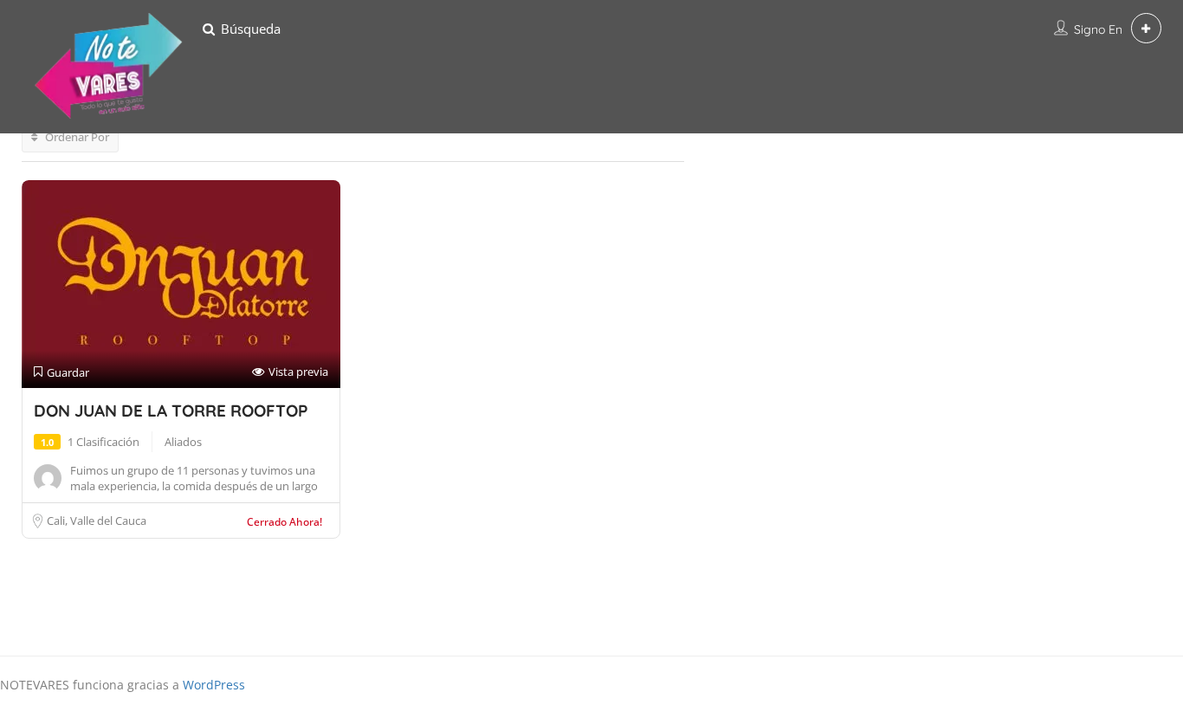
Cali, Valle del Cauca (96, 520)
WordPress (214, 684)
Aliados (183, 442)
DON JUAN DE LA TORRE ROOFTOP (170, 410)
